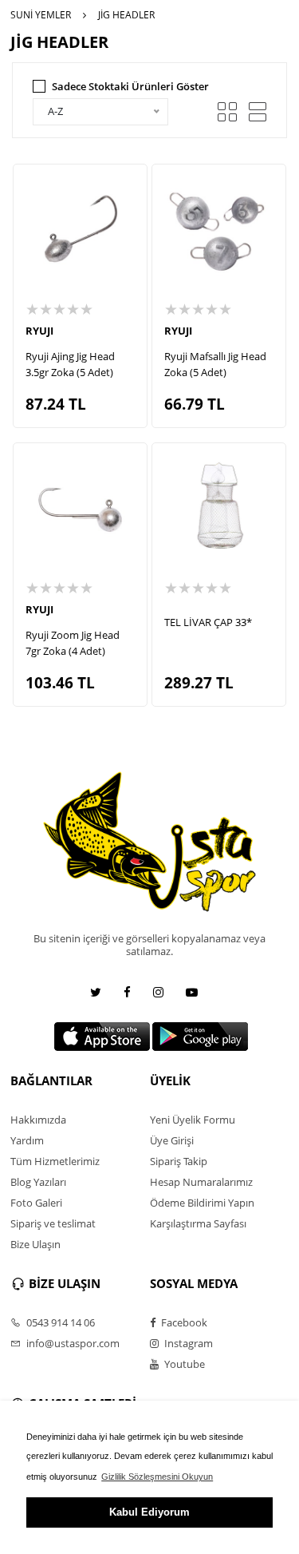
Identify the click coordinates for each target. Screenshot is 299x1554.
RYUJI (39, 330)
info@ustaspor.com (72, 1343)
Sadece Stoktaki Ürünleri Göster (130, 86)
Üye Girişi (172, 1140)
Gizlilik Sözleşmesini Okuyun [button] (157, 1476)
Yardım (27, 1140)
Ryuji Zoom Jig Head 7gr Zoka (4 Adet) (73, 643)
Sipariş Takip (178, 1161)
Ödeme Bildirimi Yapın (202, 1202)
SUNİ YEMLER (40, 15)
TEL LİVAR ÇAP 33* (208, 622)
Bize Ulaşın (35, 1244)
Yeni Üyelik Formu (192, 1119)
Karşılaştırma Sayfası (198, 1223)
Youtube (183, 1364)
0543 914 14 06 (59, 1322)
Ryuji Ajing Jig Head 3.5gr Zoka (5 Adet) (70, 364)
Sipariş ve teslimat (53, 1223)
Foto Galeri (36, 1202)
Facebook (183, 1322)
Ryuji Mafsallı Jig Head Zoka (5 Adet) (215, 364)
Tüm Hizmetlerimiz (55, 1161)
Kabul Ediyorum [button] (149, 1512)
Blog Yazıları (38, 1181)
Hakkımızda (38, 1119)
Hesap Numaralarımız (201, 1181)
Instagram (187, 1343)
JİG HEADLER (126, 15)
